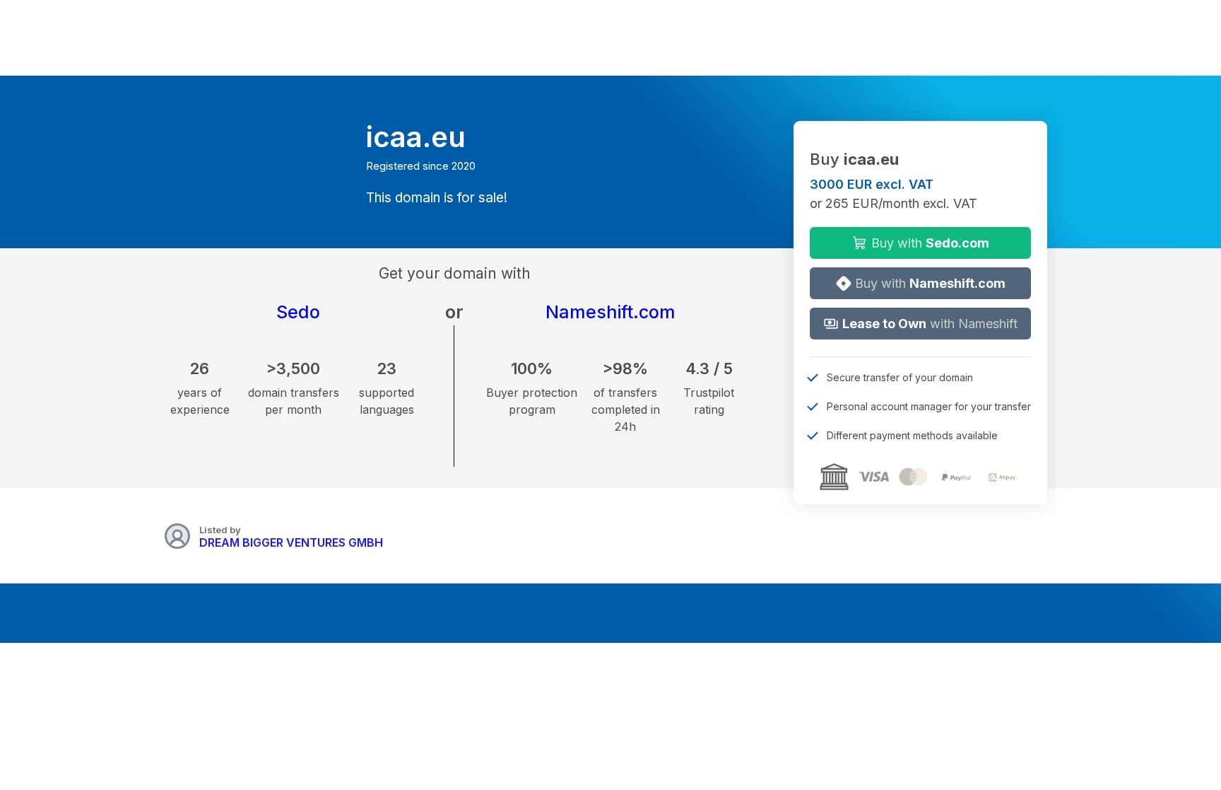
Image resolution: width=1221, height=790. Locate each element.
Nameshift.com (610, 312)
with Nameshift (930, 323)
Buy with (928, 243)
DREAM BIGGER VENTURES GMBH (291, 542)
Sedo (298, 312)
